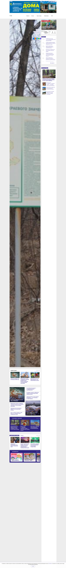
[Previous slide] (37, 370)
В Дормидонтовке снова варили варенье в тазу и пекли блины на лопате (16, 409)
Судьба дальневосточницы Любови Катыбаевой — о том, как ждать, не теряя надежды (32, 397)
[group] (15, 442)
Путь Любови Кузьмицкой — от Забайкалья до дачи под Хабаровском (31, 389)
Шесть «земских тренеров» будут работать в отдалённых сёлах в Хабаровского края (16, 413)
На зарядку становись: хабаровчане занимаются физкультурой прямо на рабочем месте (32, 393)
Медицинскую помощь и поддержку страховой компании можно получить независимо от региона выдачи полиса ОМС (17, 405)
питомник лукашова (37, 31)
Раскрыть (28, 43)
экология (37, 33)
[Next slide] (39, 370)
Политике (50, 563)
